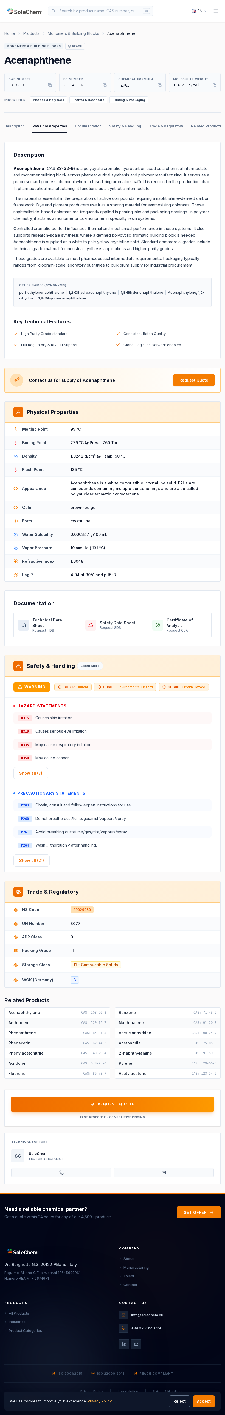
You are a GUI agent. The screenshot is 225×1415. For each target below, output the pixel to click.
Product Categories (25, 1330)
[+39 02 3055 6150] (61, 1172)
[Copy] (50, 85)
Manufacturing (136, 1267)
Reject (179, 1401)
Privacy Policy (91, 1391)
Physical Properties (49, 126)
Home (9, 33)
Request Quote (193, 380)
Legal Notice (128, 1391)
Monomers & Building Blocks (73, 33)
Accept (204, 1401)
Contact (130, 1284)
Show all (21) (31, 860)
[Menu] (216, 11)
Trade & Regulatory (166, 126)
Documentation (88, 126)
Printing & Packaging (129, 100)
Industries (17, 1321)
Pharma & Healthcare (88, 100)
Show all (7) (30, 773)
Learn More (90, 666)
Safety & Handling (125, 126)
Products (31, 33)
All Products (19, 1313)
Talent (128, 1276)
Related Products (206, 126)
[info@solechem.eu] (164, 1172)
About (128, 1258)
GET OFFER (195, 1212)
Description (14, 126)
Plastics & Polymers (48, 100)
